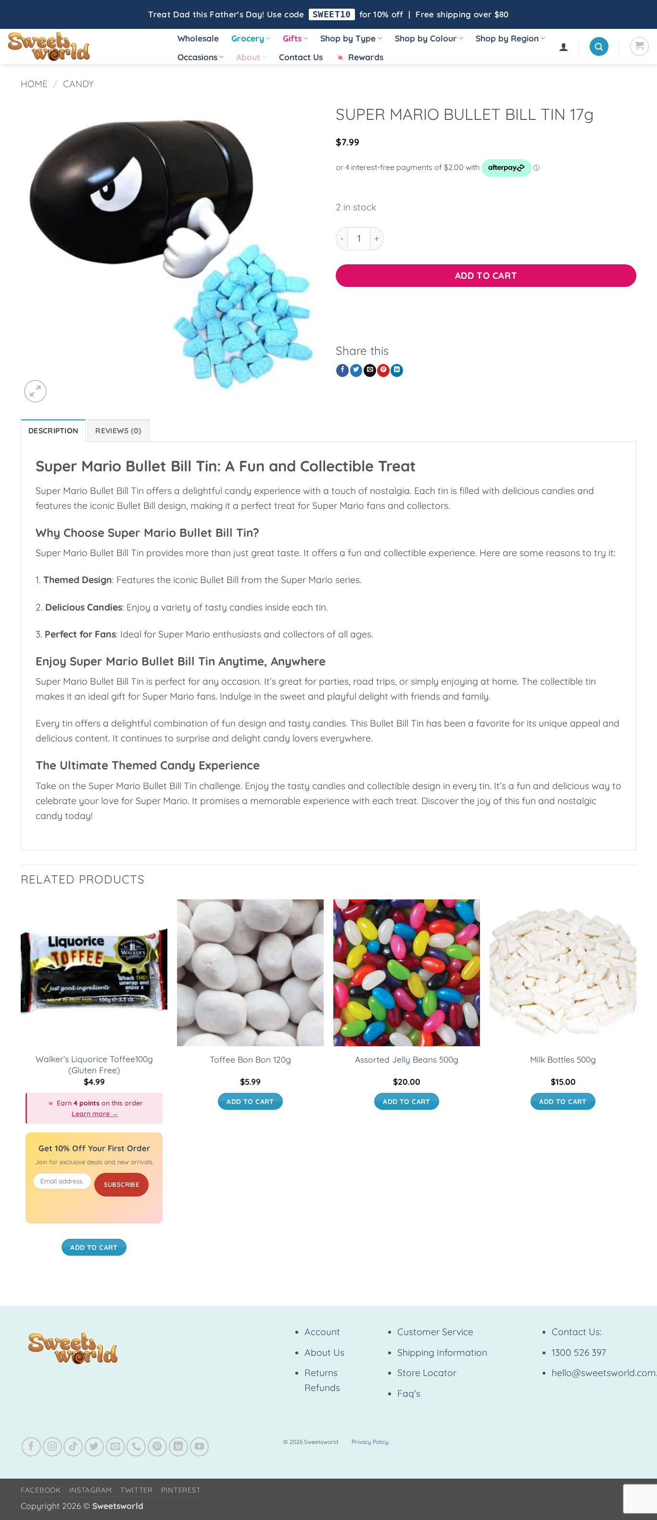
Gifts (292, 38)
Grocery (247, 38)
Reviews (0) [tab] (118, 430)
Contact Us (301, 57)
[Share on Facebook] (342, 370)
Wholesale (198, 38)
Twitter (136, 1489)
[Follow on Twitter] (94, 1446)
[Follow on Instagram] (52, 1446)
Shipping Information (442, 1352)
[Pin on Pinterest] (383, 370)
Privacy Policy (370, 1441)
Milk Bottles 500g (563, 1059)
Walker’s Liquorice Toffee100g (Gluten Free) (94, 1064)
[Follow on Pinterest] (157, 1446)
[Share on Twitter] (356, 370)
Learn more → (95, 1113)
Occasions (197, 57)
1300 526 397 (579, 1352)
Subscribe (121, 1184)
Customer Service (435, 1332)
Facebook (41, 1489)
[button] (564, 46)
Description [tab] (53, 430)
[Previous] (21, 1087)
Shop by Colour (426, 38)
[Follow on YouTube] (199, 1446)
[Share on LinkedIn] (397, 370)
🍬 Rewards (359, 57)
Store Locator (426, 1372)
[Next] (636, 1087)
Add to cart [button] (94, 1247)
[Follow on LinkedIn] (178, 1446)
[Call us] (136, 1446)
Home (34, 84)
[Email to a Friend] (370, 370)
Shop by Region (507, 38)
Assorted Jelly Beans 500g (406, 1059)
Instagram (91, 1489)
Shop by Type (348, 38)
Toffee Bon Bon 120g (250, 1059)
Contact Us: (577, 1332)
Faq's (408, 1393)
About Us (324, 1352)
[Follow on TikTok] (73, 1446)
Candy (78, 84)
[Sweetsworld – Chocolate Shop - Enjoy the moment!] (82, 46)
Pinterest (181, 1489)
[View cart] (639, 46)
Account (322, 1332)
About (248, 57)
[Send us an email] (115, 1446)
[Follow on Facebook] (31, 1446)
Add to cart (486, 275)
